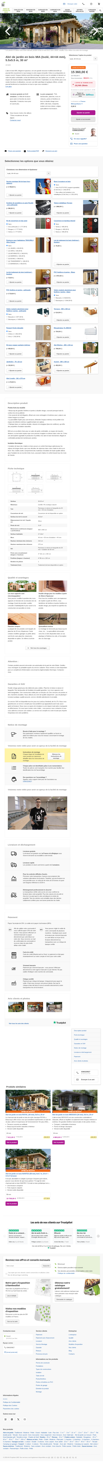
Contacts (72, 1354)
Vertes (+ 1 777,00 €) (15, 232)
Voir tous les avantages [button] (38, 648)
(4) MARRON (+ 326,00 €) (16, 256)
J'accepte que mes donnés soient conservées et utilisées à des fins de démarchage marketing (28, 1274)
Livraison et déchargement (82, 1052)
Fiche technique (79, 1035)
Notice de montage (80, 1048)
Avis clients (72, 1341)
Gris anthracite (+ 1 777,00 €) (17, 226)
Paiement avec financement (45, 1338)
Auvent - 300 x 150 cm (61, 362)
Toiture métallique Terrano (63, 203)
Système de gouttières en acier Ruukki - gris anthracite (19, 204)
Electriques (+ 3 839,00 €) (16, 319)
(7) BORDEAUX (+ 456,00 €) (17, 264)
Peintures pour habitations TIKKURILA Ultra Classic (20, 241)
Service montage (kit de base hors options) (18, 182)
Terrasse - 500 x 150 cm (62, 309)
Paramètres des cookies (11, 1409)
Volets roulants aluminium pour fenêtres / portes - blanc (65, 291)
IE (76, 1457)
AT (70, 1457)
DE (52, 1457)
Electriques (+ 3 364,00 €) (64, 300)
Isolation (38, 1372)
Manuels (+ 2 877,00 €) (15, 317)
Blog (70, 1351)
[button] (16, 476)
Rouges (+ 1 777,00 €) (15, 229)
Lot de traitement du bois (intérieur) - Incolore (67, 241)
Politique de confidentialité (66, 1273)
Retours (38, 1351)
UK (49, 1457)
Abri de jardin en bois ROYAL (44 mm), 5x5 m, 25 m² (25, 1115)
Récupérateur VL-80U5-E (62, 328)
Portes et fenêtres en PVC (44, 1382)
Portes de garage (41, 1385)
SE (67, 1457)
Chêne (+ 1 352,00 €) (15, 334)
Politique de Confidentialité (11, 1402)
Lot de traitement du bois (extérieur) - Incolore (19, 273)
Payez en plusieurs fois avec (80, 94)
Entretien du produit (42, 1388)
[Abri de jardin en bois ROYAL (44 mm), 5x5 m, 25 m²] (28, 1101)
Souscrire (46, 1266)
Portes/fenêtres (41, 1379)
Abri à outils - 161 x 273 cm (15, 378)
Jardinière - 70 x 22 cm (14, 362)
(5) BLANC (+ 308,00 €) (15, 258)
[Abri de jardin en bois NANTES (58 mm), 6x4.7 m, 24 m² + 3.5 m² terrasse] (28, 1160)
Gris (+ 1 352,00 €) (14, 336)
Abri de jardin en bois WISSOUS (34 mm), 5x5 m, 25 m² (72, 1115)
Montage (39, 1392)
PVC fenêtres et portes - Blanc (64, 272)
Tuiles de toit (40, 1376)
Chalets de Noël (33, 1437)
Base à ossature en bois (62, 181)
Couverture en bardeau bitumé (64, 221)
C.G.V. (5, 1399)
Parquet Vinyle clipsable (14, 328)
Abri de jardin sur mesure (83, 1435)
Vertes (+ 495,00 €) (62, 226)
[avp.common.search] (100, 10)
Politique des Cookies (10, 1405)
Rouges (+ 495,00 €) (62, 229)
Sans (57, 185)
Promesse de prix (42, 1354)
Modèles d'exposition (75, 1344)
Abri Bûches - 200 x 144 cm (63, 345)
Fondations (39, 1366)
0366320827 (78, 130)
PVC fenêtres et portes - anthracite (18, 290)
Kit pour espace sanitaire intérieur (18, 345)
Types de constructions (43, 1369)
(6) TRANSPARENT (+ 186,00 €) (18, 261)
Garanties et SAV (79, 1043)
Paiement (77, 1056)
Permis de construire (43, 1363)
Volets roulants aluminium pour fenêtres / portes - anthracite (17, 310)
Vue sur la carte (12, 1321)
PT (61, 1457)
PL (73, 1457)
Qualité (71, 1338)
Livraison (39, 1341)
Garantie (39, 1347)
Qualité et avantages (81, 1039)
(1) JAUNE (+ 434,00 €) (15, 248)
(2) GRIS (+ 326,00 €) (15, 251)
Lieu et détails (11, 1296)
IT (55, 1457)
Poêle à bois (24, 1448)
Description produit (80, 1030)
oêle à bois (77, 1446)
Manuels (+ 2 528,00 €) (63, 298)
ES (58, 1457)
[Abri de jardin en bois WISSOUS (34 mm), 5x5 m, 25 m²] (74, 1101)
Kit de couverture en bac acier (16, 221)
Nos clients (72, 1347)
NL (64, 1457)
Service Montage (41, 1344)
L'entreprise (72, 1334)
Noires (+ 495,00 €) (62, 232)
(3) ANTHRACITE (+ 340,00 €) (18, 253)
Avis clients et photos (81, 1061)
